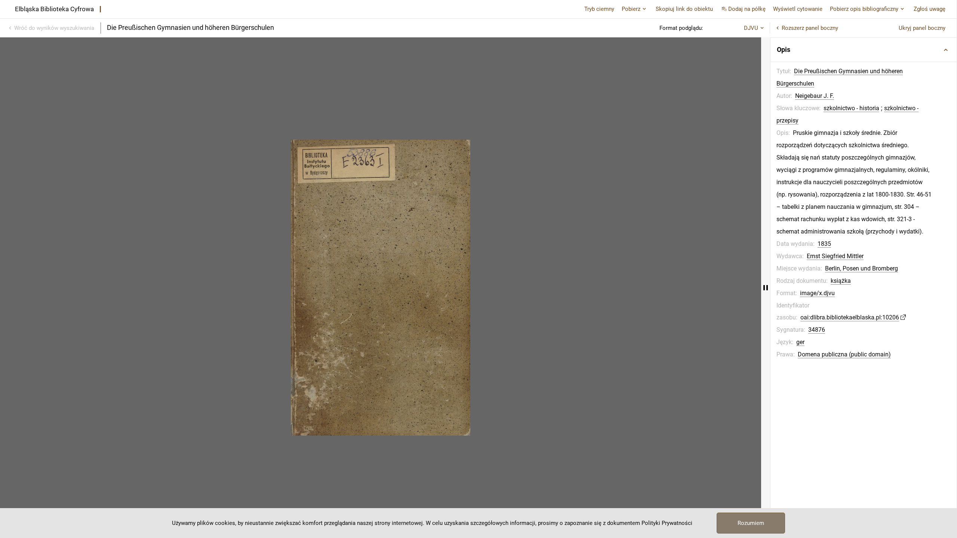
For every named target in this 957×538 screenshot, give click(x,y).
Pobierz (631, 9)
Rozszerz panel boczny (810, 28)
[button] (863, 50)
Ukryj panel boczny (922, 28)
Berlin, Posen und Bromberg (861, 268)
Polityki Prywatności (666, 523)
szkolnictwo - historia (851, 108)
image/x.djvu (817, 293)
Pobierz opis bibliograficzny (864, 9)
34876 (816, 329)
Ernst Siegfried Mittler (835, 256)
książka (841, 280)
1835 (824, 243)
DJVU (751, 28)
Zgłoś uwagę (929, 9)
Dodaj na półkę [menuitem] (747, 9)
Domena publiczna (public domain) (844, 354)
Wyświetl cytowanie (797, 9)
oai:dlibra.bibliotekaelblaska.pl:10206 (849, 317)
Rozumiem (751, 523)
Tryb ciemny (599, 9)
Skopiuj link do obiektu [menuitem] (684, 9)
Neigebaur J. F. (814, 95)
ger (800, 342)
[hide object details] (765, 287)
